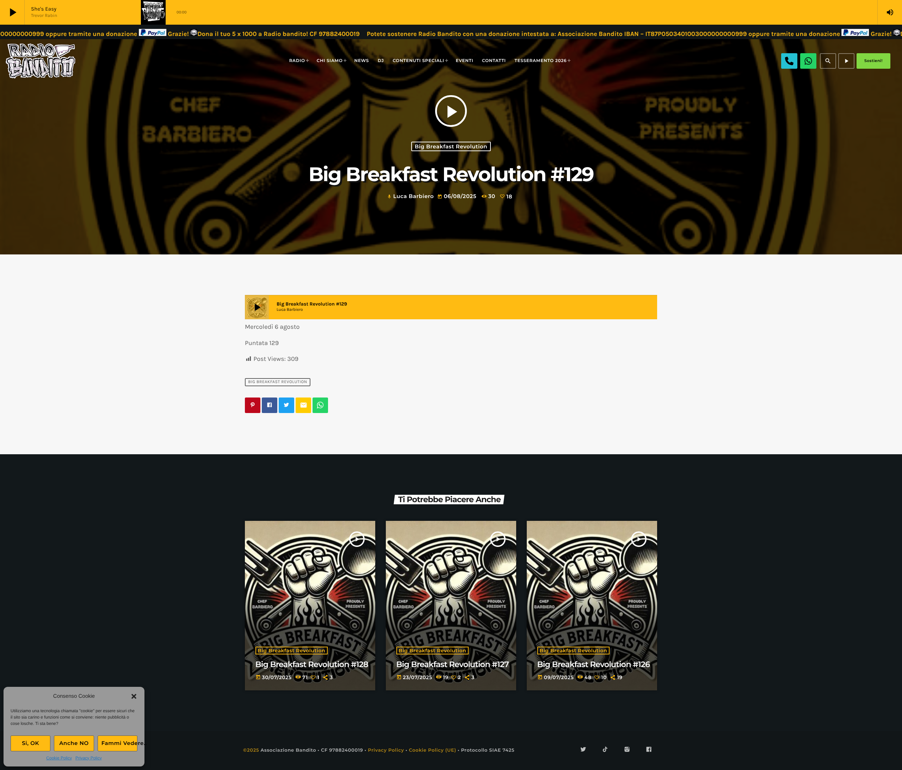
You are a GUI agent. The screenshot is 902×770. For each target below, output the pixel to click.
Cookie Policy (59, 758)
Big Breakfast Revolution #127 (452, 664)
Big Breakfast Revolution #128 (311, 664)
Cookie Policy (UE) (432, 750)
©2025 (251, 750)
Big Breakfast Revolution (451, 146)
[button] (133, 696)
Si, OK (30, 743)
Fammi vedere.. (119, 743)
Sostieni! (873, 60)
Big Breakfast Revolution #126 (593, 664)
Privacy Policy (88, 758)
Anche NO (74, 743)
